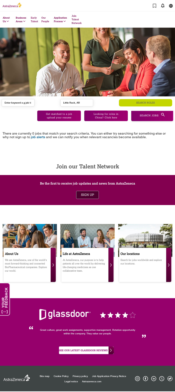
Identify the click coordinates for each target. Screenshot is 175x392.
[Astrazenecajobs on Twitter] (161, 378)
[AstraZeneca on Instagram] (137, 378)
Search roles (145, 102)
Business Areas (21, 19)
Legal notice (71, 381)
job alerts (38, 137)
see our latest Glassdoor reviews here (86, 350)
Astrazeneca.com (91, 381)
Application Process (60, 19)
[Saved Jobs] (154, 6)
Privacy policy (80, 376)
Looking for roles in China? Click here (106, 116)
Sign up (87, 195)
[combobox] (76, 102)
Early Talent (34, 19)
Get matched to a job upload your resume (59, 116)
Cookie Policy (61, 376)
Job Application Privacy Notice (109, 376)
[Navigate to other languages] (171, 5)
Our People (45, 19)
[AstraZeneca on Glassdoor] (169, 378)
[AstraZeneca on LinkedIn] (153, 378)
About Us (6, 19)
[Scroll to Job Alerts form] (163, 5)
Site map (45, 376)
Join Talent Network (77, 19)
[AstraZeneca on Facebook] (145, 378)
